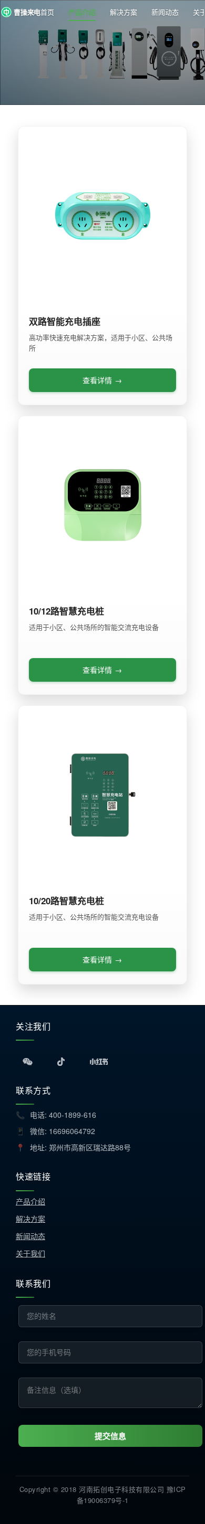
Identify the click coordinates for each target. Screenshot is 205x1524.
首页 (47, 12)
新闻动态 (165, 12)
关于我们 (30, 1253)
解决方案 (123, 12)
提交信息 (110, 1436)
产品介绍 (82, 12)
